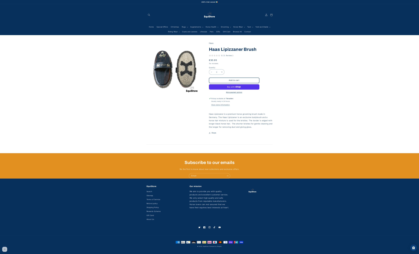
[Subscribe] (227, 176)
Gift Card (150, 215)
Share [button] (214, 133)
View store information (220, 105)
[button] (149, 14)
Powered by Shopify (215, 246)
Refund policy (152, 204)
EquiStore (206, 246)
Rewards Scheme (154, 211)
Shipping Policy (153, 207)
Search (149, 192)
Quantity (212, 67)
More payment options (234, 92)
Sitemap (150, 196)
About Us (150, 219)
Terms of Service (153, 199)
